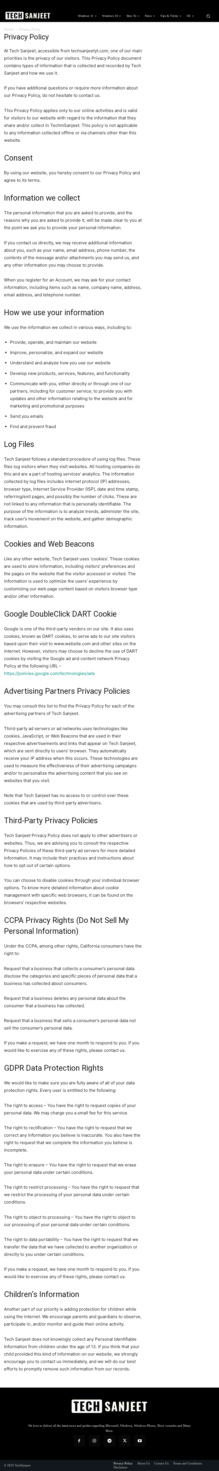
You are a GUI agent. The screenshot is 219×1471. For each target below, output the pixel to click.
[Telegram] (109, 1440)
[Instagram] (94, 1440)
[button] (208, 15)
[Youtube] (139, 1440)
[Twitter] (124, 1440)
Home (9, 29)
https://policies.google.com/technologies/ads (49, 673)
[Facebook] (79, 1440)
